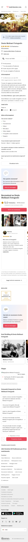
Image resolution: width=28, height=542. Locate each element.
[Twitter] (6, 521)
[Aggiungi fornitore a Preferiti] (25, 16)
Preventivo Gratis (16, 439)
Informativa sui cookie (6, 496)
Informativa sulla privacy (7, 494)
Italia (6, 529)
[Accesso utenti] (26, 7)
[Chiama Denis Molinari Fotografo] (3, 439)
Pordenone (16, 11)
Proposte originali (5, 477)
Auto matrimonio (5, 460)
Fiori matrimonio (18, 469)
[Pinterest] (9, 521)
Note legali (10, 490)
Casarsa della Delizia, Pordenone (12, 51)
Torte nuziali (15, 477)
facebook (5, 110)
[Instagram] (13, 521)
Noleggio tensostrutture (7, 466)
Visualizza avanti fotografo (8, 445)
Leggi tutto (4, 104)
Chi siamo (14, 503)
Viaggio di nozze (16, 474)
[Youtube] (16, 521)
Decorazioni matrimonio (7, 472)
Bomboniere (4, 463)
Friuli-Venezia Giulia (6, 11)
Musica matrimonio (16, 458)
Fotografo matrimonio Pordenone (9, 383)
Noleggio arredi (13, 463)
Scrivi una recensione (14, 210)
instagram (14, 110)
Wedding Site (20, 505)
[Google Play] (18, 514)
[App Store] (6, 514)
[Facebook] (2, 521)
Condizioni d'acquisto (6, 492)
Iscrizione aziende (5, 503)
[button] (14, 179)
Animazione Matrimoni (6, 469)
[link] (13, 352)
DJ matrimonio (4, 480)
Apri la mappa (21, 374)
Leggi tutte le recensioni (13, 280)
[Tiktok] (19, 521)
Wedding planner (5, 474)
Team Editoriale (5, 505)
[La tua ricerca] (2, 16)
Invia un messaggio (10, 187)
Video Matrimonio (5, 458)
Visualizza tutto (14, 163)
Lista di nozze (18, 472)
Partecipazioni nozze (16, 460)
